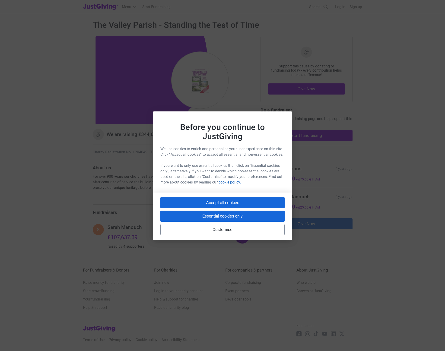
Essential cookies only (222, 216)
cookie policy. (230, 182)
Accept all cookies (222, 202)
